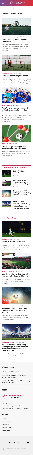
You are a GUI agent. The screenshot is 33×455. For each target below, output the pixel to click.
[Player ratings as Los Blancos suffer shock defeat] (16, 26)
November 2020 (6, 427)
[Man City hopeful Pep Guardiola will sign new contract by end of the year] (6, 183)
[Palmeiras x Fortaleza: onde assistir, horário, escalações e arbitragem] (16, 133)
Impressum (5, 402)
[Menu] (3, 3)
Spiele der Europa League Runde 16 (15, 76)
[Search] (30, 3)
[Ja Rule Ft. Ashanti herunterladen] (6, 173)
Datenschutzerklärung (8, 404)
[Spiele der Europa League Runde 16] (16, 63)
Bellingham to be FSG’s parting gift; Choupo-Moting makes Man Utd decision (22, 192)
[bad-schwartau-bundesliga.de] (17, 3)
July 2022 (4, 419)
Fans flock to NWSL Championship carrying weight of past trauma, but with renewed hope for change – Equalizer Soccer (21, 205)
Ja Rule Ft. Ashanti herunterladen (14, 242)
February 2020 (6, 430)
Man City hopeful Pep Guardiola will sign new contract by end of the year (21, 182)
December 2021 (6, 421)
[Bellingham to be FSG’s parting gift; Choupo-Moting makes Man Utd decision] (6, 193)
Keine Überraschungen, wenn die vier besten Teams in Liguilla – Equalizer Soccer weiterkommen (15, 110)
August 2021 (5, 424)
